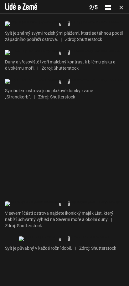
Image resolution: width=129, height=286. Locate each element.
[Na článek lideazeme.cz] (21, 7)
